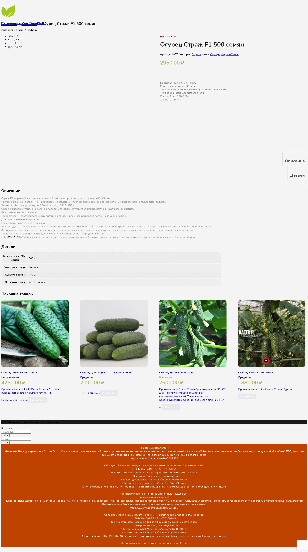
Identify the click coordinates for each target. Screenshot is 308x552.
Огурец (33, 275)
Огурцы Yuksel (230, 54)
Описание (295, 161)
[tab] (295, 159)
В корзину (108, 393)
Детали (297, 175)
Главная (9, 23)
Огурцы (196, 54)
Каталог (29, 23)
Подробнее (37, 400)
